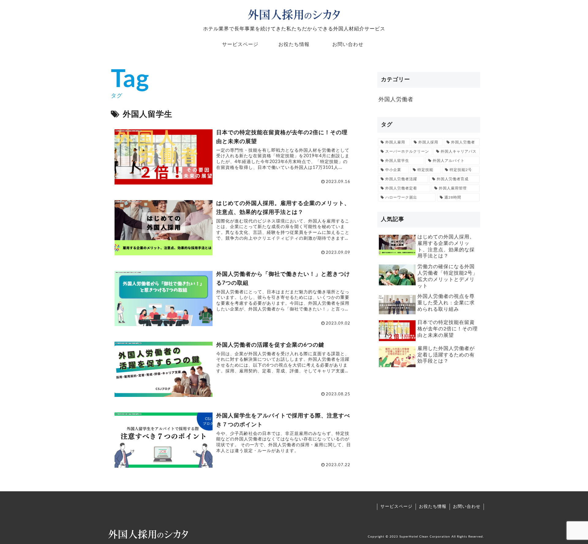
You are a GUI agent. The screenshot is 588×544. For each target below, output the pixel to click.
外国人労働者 (396, 99)
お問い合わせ (467, 506)
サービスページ (396, 506)
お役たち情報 (433, 506)
